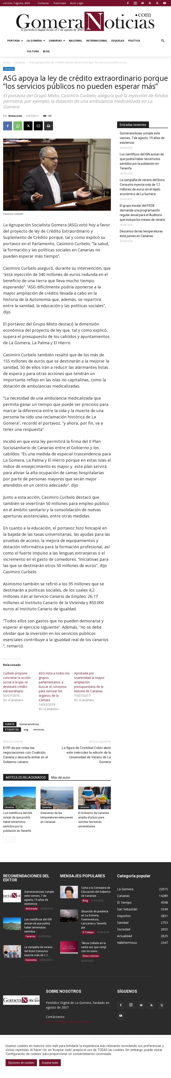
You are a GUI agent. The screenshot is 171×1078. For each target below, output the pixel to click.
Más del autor (60, 777)
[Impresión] (48, 125)
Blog (46, 51)
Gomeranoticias (29, 724)
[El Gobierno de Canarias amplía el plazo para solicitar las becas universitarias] (94, 798)
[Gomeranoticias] (85, 21)
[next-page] (13, 839)
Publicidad (59, 3)
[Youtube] (164, 3)
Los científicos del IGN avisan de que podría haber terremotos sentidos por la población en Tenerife (17, 821)
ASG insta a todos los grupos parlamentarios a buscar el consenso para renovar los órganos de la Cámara (54, 686)
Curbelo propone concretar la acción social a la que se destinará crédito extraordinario (17, 682)
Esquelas (117, 40)
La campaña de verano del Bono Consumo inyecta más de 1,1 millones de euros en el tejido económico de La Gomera (142, 187)
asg (26, 729)
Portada (13, 40)
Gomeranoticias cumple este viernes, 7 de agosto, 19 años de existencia (142, 137)
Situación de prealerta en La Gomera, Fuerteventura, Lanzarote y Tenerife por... (94, 919)
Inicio (6, 62)
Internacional (96, 40)
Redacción (15, 115)
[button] (162, 41)
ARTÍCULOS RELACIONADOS (26, 777)
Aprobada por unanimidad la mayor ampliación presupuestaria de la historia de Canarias (89, 682)
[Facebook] (127, 3)
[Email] (38, 125)
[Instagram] (135, 3)
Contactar (43, 3)
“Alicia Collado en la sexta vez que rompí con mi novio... (93, 947)
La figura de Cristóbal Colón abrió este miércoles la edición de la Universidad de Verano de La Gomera (86, 755)
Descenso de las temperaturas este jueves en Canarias (57, 817)
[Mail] (142, 3)
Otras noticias (91, 955)
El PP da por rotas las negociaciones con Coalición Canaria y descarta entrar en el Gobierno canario (25, 755)
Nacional (75, 40)
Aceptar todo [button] (50, 1063)
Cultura (33, 51)
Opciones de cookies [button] (21, 1063)
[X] (157, 3)
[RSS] (150, 3)
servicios (38, 729)
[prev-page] (6, 839)
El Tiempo (88, 932)
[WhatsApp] (17, 125)
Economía (31, 959)
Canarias (55, 40)
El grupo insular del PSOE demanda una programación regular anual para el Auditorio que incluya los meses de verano (142, 212)
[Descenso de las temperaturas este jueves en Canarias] (57, 798)
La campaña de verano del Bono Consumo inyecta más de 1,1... (38, 951)
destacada (31, 908)
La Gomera (34, 40)
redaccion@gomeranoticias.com (69, 1021)
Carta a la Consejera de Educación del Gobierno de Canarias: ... (95, 891)
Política (134, 40)
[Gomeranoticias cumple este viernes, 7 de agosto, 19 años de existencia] (12, 896)
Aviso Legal (76, 3)
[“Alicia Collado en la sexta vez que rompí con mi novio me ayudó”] (69, 947)
